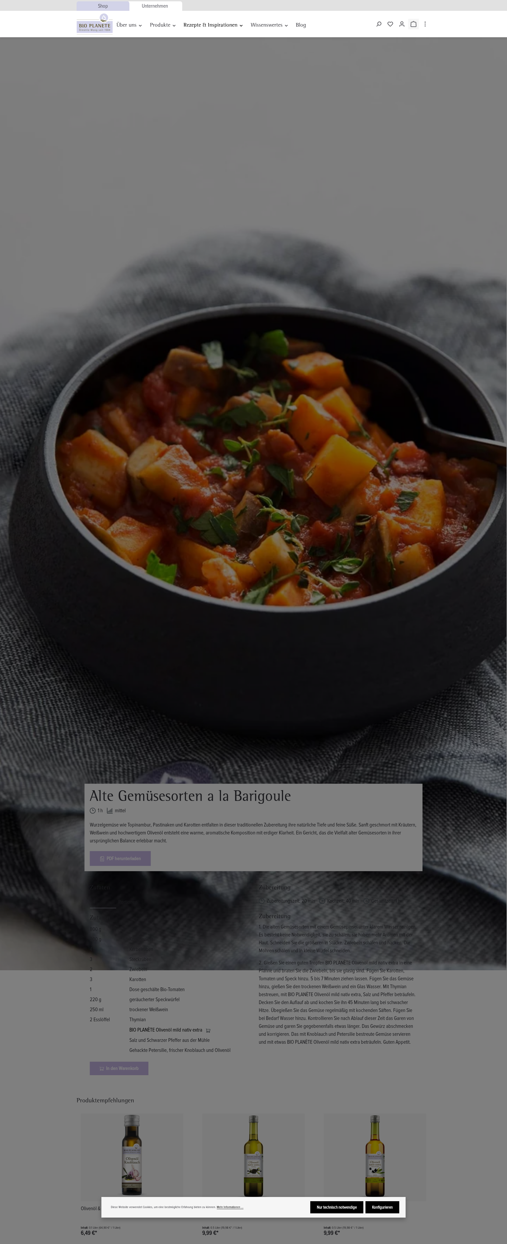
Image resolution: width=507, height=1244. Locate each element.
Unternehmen (155, 6)
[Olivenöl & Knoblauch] (132, 1157)
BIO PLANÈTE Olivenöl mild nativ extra (166, 1030)
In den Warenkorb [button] (122, 1068)
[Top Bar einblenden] (425, 24)
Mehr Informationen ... (230, 1207)
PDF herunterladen (123, 858)
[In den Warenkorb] (208, 1030)
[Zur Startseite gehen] (95, 24)
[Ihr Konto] (402, 24)
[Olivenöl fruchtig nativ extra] (253, 1157)
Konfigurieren (382, 1207)
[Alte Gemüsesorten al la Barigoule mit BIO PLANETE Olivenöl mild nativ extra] (253, 503)
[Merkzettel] (390, 24)
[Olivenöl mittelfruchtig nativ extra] (375, 1157)
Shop (103, 6)
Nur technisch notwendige (337, 1207)
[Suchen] (378, 24)
